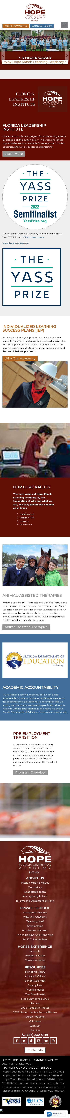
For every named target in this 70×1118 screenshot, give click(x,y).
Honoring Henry (35, 971)
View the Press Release (15, 243)
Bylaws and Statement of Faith (35, 900)
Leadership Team (35, 891)
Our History (35, 887)
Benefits (35, 951)
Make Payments (16, 25)
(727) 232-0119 (36, 1035)
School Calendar (35, 980)
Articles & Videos (35, 976)
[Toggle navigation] (64, 25)
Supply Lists (35, 985)
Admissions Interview (35, 930)
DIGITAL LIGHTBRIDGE (37, 1067)
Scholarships (35, 925)
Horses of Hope (35, 955)
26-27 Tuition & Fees (35, 939)
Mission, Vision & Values (35, 882)
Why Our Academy (20, 358)
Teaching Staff (35, 921)
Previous (3, 55)
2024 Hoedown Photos (35, 1007)
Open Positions (35, 1016)
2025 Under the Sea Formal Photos (35, 1012)
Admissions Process (35, 912)
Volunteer (35, 1021)
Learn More (14, 154)
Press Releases (35, 989)
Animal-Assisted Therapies (26, 627)
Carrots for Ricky (35, 960)
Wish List (35, 1025)
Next (67, 55)
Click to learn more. (33, 237)
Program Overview (30, 772)
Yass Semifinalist (35, 994)
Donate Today (42, 25)
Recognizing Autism (35, 896)
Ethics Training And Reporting (35, 934)
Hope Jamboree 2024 (35, 998)
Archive (35, 1003)
